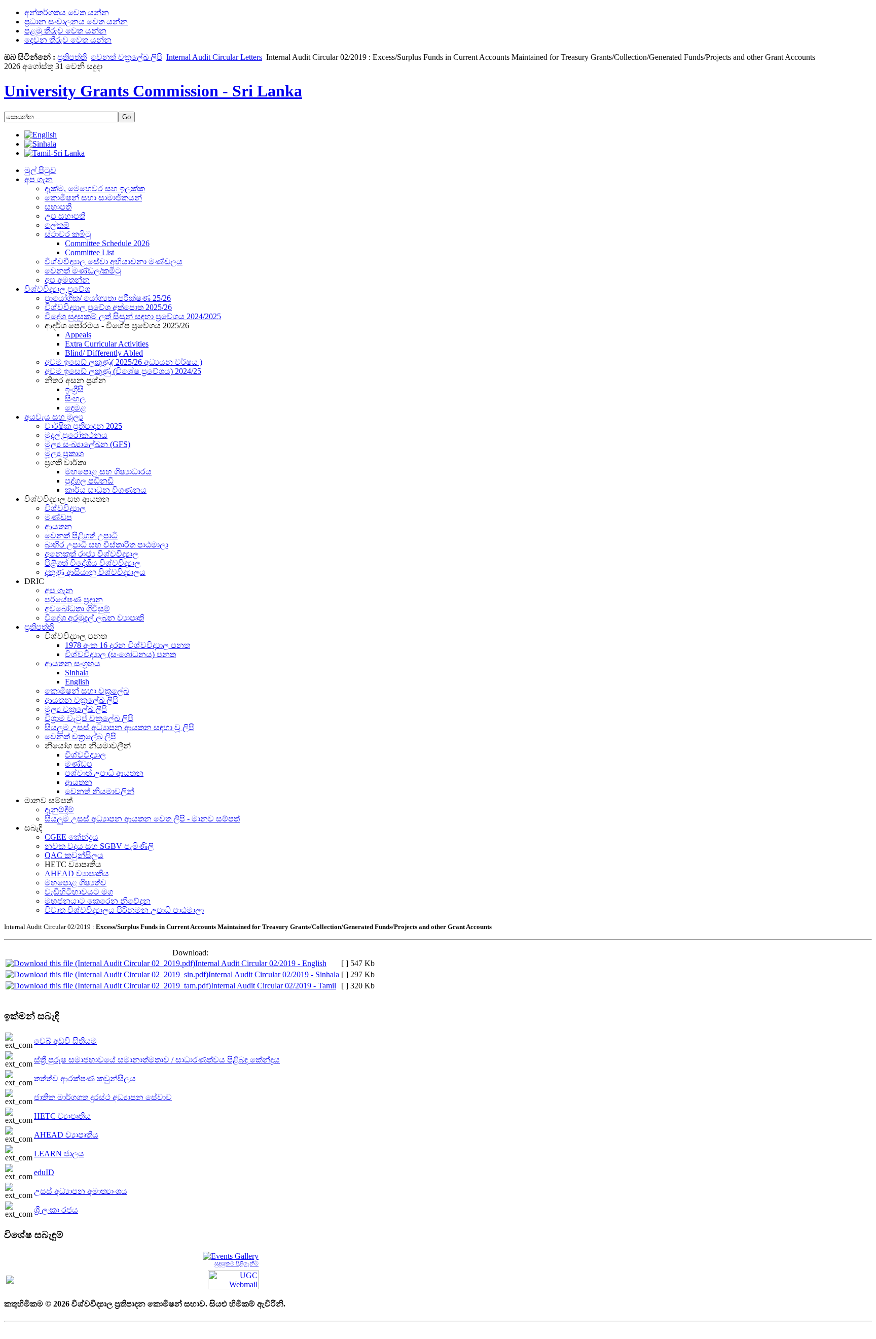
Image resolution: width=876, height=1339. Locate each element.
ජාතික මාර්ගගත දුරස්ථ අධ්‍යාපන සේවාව (103, 1097)
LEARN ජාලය (59, 1153)
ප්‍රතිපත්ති (72, 57)
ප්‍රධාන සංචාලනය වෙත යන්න (76, 21)
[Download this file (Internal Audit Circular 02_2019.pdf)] (100, 963)
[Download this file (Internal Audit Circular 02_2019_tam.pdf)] (108, 985)
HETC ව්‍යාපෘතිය (62, 1116)
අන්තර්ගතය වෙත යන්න (66, 12)
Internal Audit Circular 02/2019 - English (260, 963)
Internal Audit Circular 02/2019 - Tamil (273, 985)
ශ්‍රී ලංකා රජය (56, 1210)
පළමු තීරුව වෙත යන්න (65, 30)
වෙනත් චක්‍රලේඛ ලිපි (126, 57)
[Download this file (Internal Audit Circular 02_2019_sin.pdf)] (107, 974)
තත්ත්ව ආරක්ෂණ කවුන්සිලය (85, 1078)
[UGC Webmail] (233, 1279)
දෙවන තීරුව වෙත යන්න (68, 40)
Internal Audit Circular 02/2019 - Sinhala (273, 974)
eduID (44, 1172)
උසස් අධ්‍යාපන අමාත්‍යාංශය (80, 1191)
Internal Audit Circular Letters (214, 57)
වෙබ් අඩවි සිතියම (65, 1041)
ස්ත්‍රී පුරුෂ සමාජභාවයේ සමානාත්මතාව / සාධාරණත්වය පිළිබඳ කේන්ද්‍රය (157, 1059)
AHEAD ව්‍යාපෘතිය (66, 1134)
